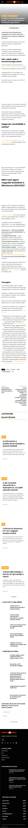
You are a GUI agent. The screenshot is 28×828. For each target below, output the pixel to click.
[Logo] (14, 2)
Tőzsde (4, 478)
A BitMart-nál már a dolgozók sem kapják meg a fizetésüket (18, 644)
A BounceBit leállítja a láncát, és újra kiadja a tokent (13, 574)
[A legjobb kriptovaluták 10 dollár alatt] (5, 688)
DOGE (18, 369)
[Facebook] (10, 378)
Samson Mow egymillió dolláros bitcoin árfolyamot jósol (6, 390)
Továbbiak (13, 596)
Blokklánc (5, 567)
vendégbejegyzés (6, 371)
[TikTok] (11, 743)
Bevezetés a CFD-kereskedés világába (16, 665)
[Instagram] (8, 743)
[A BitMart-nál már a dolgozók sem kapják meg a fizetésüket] (5, 644)
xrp (13, 371)
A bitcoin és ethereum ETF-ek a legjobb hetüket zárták (13, 530)
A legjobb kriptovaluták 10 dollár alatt (18, 687)
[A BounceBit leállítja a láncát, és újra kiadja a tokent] (14, 560)
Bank (4, 437)
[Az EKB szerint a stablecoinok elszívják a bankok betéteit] (14, 430)
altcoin (7, 369)
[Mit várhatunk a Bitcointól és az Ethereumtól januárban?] (5, 697)
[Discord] (2, 743)
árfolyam (13, 369)
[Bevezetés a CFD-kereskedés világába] (5, 666)
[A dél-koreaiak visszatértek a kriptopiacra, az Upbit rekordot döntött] (14, 471)
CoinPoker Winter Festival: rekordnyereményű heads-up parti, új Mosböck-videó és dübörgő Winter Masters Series (18, 677)
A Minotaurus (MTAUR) (7, 215)
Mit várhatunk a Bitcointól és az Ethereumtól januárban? (18, 696)
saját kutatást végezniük (19, 323)
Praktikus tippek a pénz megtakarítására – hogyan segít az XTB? (17, 656)
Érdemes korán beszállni (13, 270)
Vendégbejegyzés (12, 16)
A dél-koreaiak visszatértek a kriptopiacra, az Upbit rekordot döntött (13, 486)
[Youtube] (16, 743)
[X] (13, 378)
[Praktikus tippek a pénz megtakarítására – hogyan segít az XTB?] (5, 657)
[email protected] (11, 740)
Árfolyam (4, 16)
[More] (17, 378)
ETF (3, 524)
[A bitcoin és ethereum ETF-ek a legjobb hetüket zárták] (14, 517)
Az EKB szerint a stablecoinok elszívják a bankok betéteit (13, 443)
